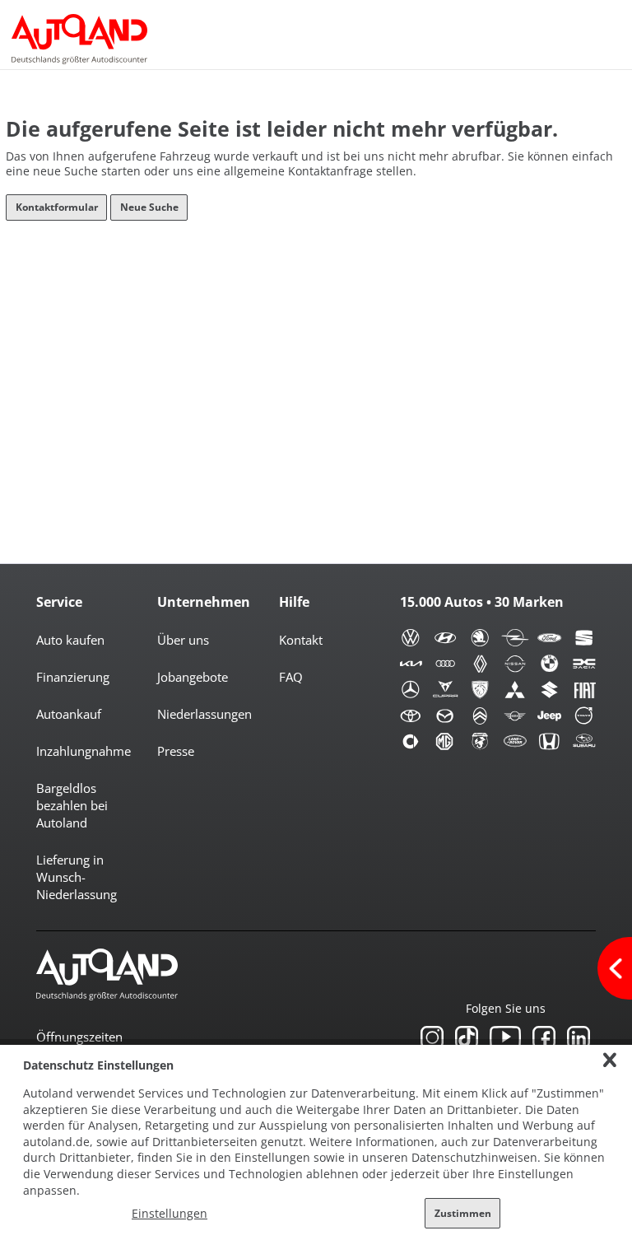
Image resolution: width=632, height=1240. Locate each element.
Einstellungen (169, 1213)
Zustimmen (462, 1213)
